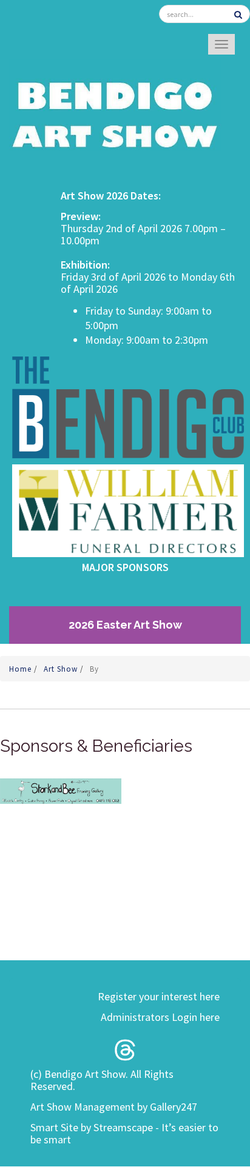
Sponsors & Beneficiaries (96, 746)
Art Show (62, 669)
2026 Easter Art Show (125, 624)
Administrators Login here (160, 1017)
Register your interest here (159, 996)
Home (21, 669)
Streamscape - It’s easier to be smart (124, 1133)
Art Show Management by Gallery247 (113, 1107)
